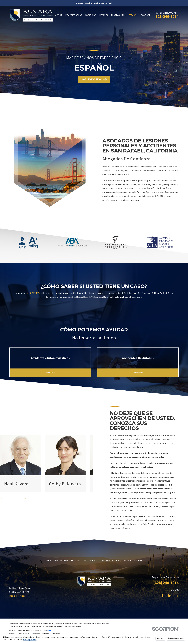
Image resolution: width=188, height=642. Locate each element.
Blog (118, 560)
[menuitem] (12, 633)
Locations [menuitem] (90, 15)
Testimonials (107, 560)
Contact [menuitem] (145, 15)
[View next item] (25, 499)
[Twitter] (177, 595)
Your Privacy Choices (39, 630)
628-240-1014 (167, 16)
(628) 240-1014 (33, 293)
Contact (138, 560)
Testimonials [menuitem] (118, 15)
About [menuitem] (58, 15)
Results (93, 560)
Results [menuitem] (103, 15)
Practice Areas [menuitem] (73, 15)
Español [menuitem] (133, 15)
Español (127, 560)
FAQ (85, 560)
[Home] (31, 15)
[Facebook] (162, 595)
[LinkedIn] (169, 595)
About (49, 560)
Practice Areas (61, 560)
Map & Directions (17, 595)
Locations (76, 560)
